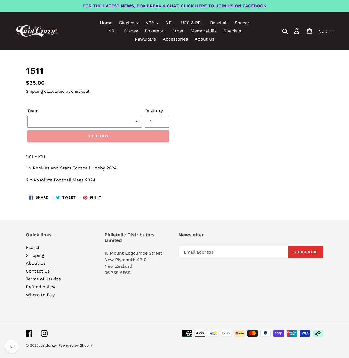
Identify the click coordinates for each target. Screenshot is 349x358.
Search (33, 247)
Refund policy (40, 286)
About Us (36, 263)
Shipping (34, 91)
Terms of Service (43, 279)
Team (32, 110)
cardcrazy (49, 345)
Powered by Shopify (75, 345)
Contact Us (38, 271)
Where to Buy (40, 294)
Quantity (154, 110)
